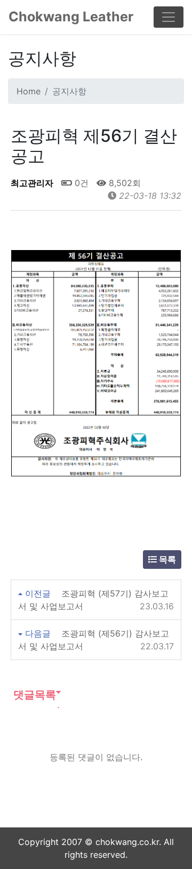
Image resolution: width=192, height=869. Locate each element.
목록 (166, 559)
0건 (80, 183)
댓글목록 (33, 694)
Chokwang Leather (71, 17)
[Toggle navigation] (168, 17)
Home (29, 91)
